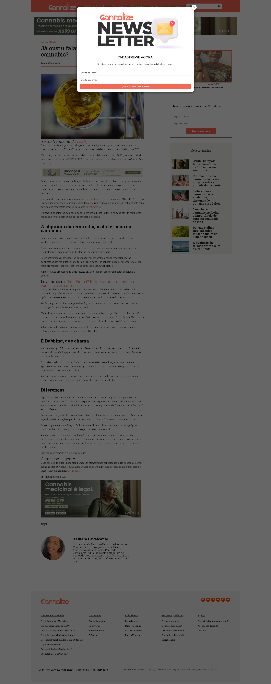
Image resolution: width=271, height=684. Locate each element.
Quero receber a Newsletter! (135, 86)
